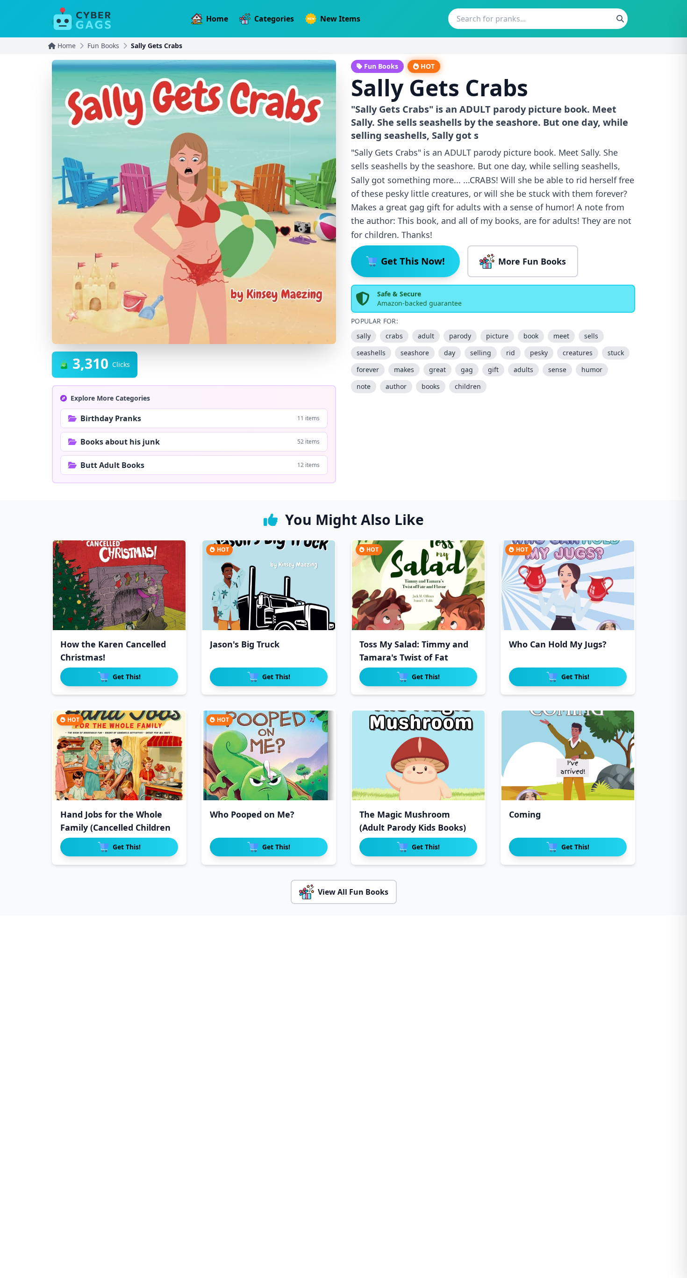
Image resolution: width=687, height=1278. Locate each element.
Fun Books (103, 45)
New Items (340, 19)
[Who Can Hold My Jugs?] (567, 585)
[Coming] (567, 755)
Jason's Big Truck (244, 644)
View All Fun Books (353, 892)
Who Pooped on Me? (252, 814)
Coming (525, 814)
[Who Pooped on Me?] (268, 755)
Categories (274, 19)
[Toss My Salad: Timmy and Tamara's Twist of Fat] (418, 585)
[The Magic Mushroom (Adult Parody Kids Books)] (418, 755)
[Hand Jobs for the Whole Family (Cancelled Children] (119, 755)
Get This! (127, 676)
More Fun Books (532, 261)
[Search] (620, 18)
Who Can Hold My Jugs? (558, 644)
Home (217, 19)
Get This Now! (413, 261)
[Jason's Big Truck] (268, 585)
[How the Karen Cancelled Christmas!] (119, 585)
